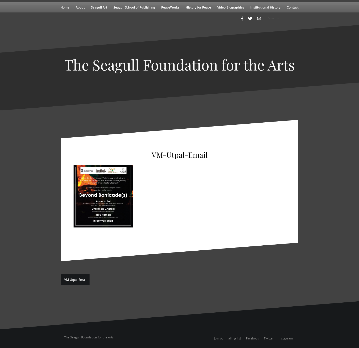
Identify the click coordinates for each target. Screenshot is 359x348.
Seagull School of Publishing (134, 7)
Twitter (269, 338)
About (80, 7)
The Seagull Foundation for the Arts (179, 64)
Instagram (286, 338)
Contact (293, 7)
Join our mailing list (227, 338)
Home (64, 7)
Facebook (252, 338)
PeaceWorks (170, 7)
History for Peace (198, 7)
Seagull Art (99, 7)
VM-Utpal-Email (75, 279)
